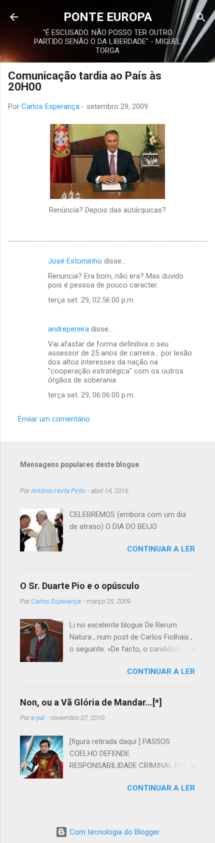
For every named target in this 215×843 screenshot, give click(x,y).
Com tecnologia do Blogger (114, 832)
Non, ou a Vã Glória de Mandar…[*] (91, 702)
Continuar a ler (161, 549)
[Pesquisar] (201, 18)
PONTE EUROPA (108, 17)
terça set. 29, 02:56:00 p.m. (91, 300)
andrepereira (68, 329)
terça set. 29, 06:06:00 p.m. (91, 395)
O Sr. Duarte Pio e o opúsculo (80, 585)
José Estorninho (75, 261)
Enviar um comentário (54, 419)
